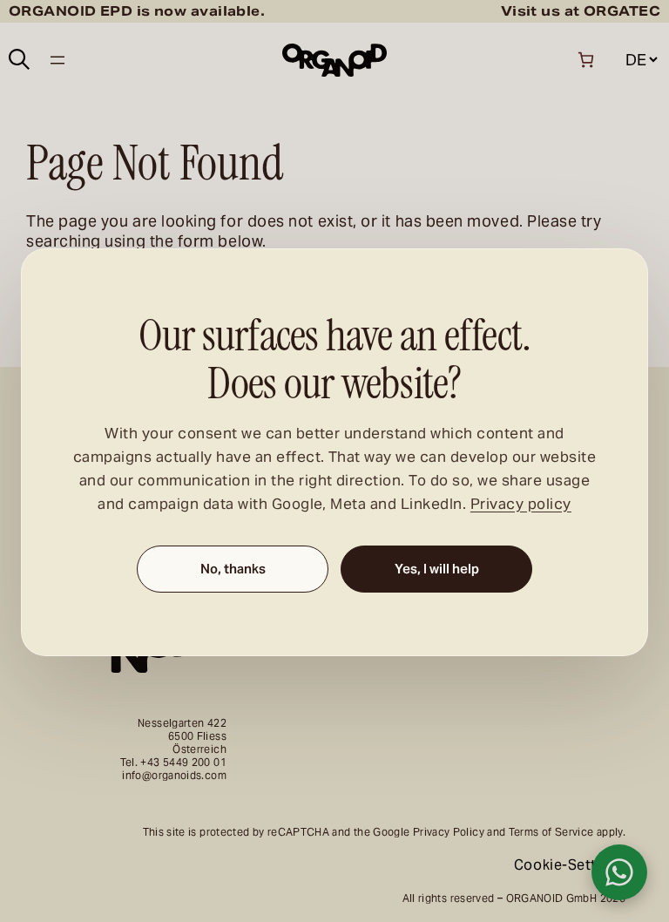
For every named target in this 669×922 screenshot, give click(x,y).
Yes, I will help (437, 568)
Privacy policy (520, 503)
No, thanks (233, 568)
